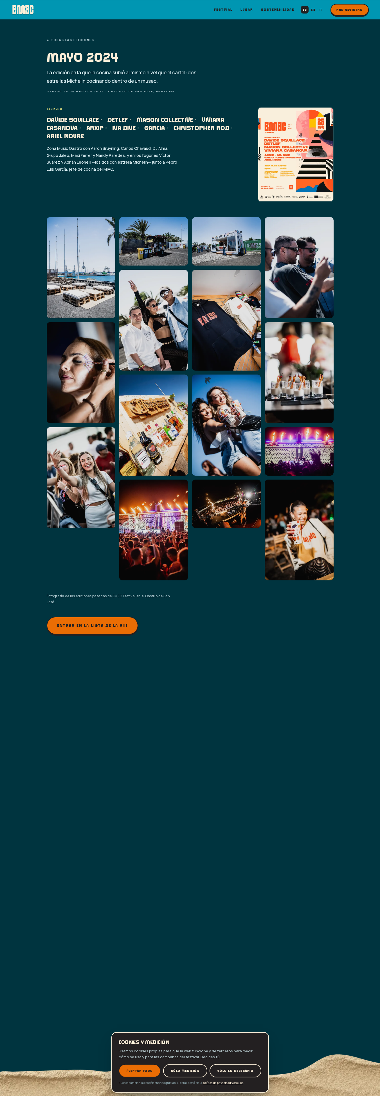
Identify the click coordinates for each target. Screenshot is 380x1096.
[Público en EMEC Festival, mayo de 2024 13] (153, 530)
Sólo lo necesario (235, 1070)
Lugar (246, 9)
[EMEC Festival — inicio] (22, 9)
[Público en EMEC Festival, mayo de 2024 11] (81, 477)
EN (313, 9)
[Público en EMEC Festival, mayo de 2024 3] (226, 241)
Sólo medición (185, 1070)
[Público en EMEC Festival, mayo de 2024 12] (299, 451)
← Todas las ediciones (71, 40)
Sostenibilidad (278, 9)
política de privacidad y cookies (223, 1083)
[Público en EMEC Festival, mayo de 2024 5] (153, 320)
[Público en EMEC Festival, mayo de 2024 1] (81, 267)
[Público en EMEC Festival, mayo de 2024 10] (226, 425)
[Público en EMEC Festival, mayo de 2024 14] (226, 504)
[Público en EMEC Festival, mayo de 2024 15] (299, 530)
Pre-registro (350, 9)
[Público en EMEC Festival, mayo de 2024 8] (299, 372)
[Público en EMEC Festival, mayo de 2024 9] (153, 425)
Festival (223, 9)
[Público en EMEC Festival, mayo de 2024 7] (81, 372)
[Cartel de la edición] (296, 154)
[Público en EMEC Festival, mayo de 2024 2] (153, 241)
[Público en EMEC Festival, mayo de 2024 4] (299, 267)
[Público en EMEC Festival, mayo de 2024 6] (226, 320)
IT (321, 9)
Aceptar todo (139, 1070)
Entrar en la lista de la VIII (92, 625)
